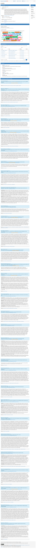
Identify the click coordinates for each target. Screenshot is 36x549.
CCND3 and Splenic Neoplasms (12, 58)
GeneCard (11, 15)
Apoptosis (5, 127)
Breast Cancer (5, 308)
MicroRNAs (8, 127)
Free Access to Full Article (13, 120)
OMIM (5, 15)
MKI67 (13, 466)
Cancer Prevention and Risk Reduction (8, 213)
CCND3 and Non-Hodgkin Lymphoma (13, 50)
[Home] (2, 546)
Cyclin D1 (7, 38)
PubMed (13, 90)
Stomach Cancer (5, 32)
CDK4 (8, 308)
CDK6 (10, 466)
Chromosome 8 (9, 184)
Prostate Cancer (9, 414)
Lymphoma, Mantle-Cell (4, 54)
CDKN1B (11, 308)
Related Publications (17, 90)
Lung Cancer (12, 85)
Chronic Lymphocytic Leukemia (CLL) (11, 321)
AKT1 (4, 115)
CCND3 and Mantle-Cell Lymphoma (13, 54)
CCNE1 (24, 466)
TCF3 (9, 270)
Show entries (3, 47)
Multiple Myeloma (7, 40)
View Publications (22, 50)
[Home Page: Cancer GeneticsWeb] (4, 1)
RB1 (17, 35)
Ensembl (9, 15)
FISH (8, 36)
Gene (13, 15)
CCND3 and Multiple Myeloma (12, 51)
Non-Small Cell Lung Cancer (7, 85)
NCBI (4, 17)
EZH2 (12, 414)
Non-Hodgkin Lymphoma (4, 50)
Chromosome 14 (12, 32)
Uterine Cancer (17, 32)
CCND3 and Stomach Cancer (12, 55)
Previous (24, 59)
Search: (22, 47)
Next (27, 59)
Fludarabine (22, 321)
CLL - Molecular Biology (17, 321)
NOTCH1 (7, 227)
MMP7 (20, 85)
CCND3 (4, 67)
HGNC (6, 15)
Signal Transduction (8, 115)
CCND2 (22, 466)
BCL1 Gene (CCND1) (16, 85)
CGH (4, 365)
